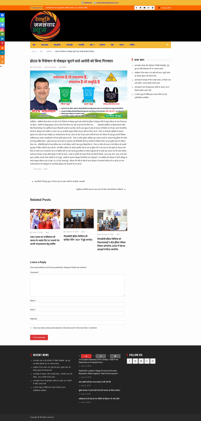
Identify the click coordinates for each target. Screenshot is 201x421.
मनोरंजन (102, 45)
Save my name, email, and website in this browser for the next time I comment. (65, 328)
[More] (2, 62)
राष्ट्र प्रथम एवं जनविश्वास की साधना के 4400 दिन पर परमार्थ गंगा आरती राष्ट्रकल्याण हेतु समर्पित (44, 240)
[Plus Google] (149, 8)
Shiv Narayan (51, 67)
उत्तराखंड (69, 45)
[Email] (2, 34)
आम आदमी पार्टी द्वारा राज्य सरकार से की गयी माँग (95, 382)
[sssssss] (78, 118)
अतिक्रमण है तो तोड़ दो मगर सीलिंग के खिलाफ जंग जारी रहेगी (99, 399)
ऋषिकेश (64, 67)
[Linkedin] (2, 38)
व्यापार (122, 45)
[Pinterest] (153, 8)
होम (34, 45)
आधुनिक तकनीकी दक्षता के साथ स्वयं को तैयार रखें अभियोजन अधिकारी (99, 189)
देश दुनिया (57, 45)
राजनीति (81, 45)
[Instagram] (2, 29)
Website (33, 319)
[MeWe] (2, 52)
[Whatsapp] (2, 20)
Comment (34, 272)
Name (33, 300)
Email (33, 310)
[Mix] (2, 57)
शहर (91, 45)
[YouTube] (144, 8)
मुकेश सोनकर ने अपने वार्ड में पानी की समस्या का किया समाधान (99, 390)
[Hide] (1, 66)
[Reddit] (2, 48)
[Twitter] (140, 8)
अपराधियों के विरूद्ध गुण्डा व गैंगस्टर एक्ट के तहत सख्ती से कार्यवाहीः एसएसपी (59, 181)
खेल (112, 45)
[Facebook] (136, 8)
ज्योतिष (132, 45)
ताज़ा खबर (44, 45)
